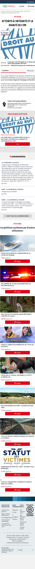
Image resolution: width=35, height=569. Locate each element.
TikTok (14, 513)
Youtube (14, 520)
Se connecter (30, 2)
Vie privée (20, 538)
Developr (4, 553)
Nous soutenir (16, 536)
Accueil (22, 6)
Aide (23, 536)
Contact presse (22, 529)
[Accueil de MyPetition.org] (9, 6)
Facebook (15, 511)
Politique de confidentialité (17, 540)
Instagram (15, 518)
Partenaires (25, 543)
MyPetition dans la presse (23, 524)
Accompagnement (7, 518)
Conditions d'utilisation (13, 543)
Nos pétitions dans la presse (22, 518)
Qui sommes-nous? (22, 512)
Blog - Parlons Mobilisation (6, 515)
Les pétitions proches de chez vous (6, 526)
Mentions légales (17, 542)
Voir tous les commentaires (17, 217)
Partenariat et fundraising (6, 521)
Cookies (26, 538)
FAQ (27, 536)
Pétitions (9, 11)
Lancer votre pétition (5, 511)
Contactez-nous (10, 538)
